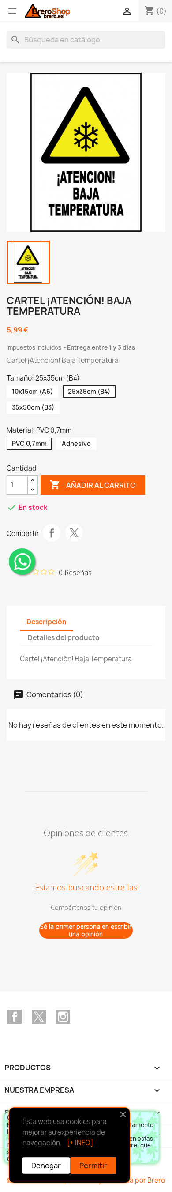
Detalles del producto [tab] (64, 637)
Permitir (93, 1165)
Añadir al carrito (93, 484)
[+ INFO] (80, 1142)
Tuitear (74, 533)
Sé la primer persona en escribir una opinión (85, 930)
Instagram (63, 1017)
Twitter (39, 1017)
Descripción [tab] (46, 621)
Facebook (14, 1017)
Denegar (46, 1165)
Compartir (51, 533)
